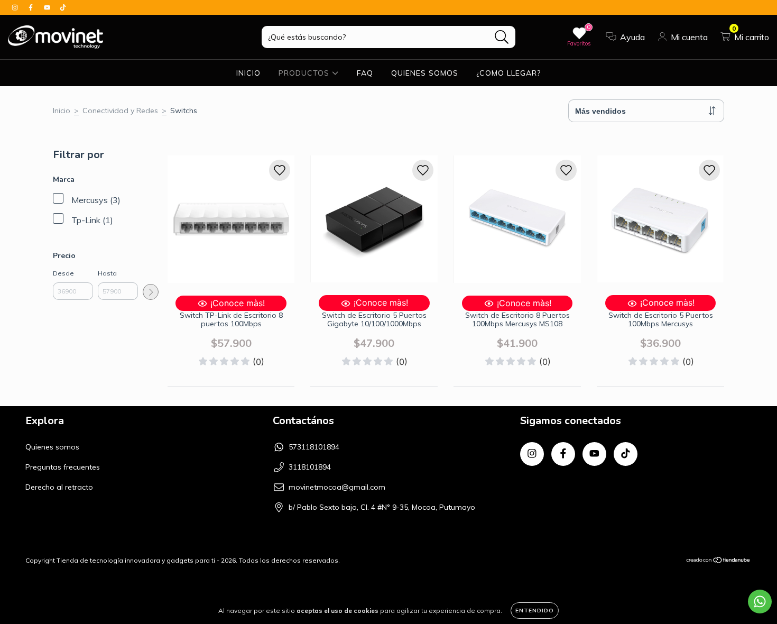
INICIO (248, 73)
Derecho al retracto (59, 487)
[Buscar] (501, 37)
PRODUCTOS (305, 73)
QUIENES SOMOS (424, 73)
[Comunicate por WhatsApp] (760, 601)
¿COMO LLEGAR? (508, 73)
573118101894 (314, 447)
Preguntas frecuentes (62, 467)
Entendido (534, 610)
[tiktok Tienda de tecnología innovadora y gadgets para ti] (63, 7)
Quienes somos (52, 447)
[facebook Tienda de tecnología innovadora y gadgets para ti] (32, 7)
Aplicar (151, 292)
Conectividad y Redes (120, 110)
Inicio (61, 110)
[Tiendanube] (719, 561)
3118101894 (310, 467)
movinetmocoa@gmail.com (337, 487)
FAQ (365, 73)
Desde (63, 273)
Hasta (107, 273)
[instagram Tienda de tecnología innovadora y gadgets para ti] (16, 7)
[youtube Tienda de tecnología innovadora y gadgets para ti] (48, 7)
